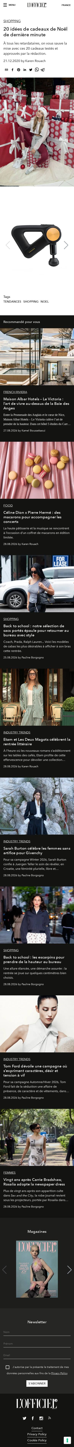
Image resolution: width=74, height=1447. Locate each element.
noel (45, 301)
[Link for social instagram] (41, 1419)
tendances (12, 301)
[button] (66, 245)
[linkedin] (25, 70)
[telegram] (43, 70)
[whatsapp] (37, 70)
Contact (37, 1428)
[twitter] (31, 70)
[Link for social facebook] (33, 1419)
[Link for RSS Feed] (49, 1419)
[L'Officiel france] (37, 5)
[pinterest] (19, 70)
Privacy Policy (59, 1373)
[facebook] (12, 70)
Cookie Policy (36, 1440)
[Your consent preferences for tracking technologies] (67, 1440)
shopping (31, 301)
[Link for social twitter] (24, 1419)
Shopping (12, 21)
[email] (6, 70)
